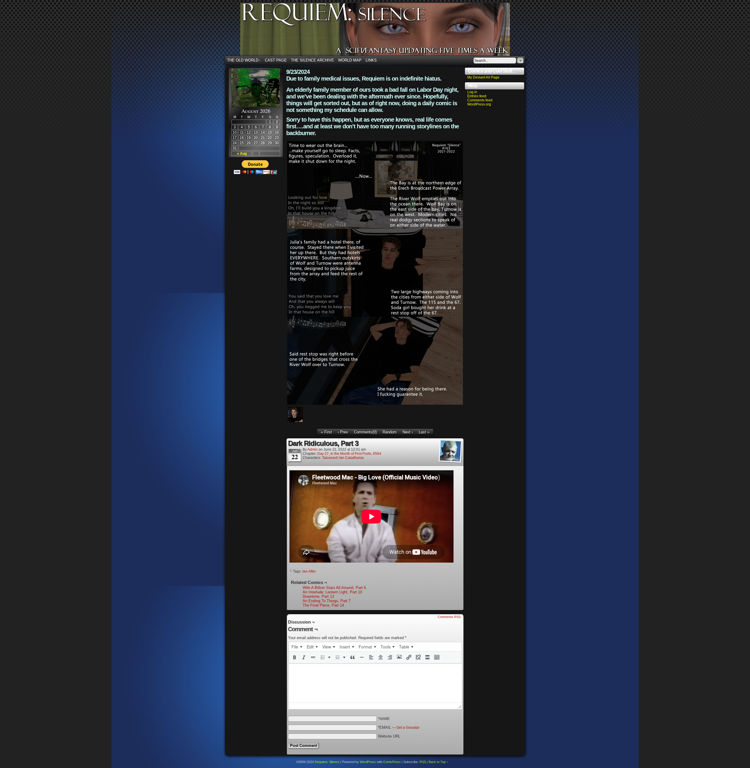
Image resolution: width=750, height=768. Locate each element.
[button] (294, 657)
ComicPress (392, 762)
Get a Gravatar (408, 728)
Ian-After (309, 571)
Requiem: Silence (383, 31)
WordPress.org (479, 104)
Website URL (389, 736)
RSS (423, 762)
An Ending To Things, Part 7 (327, 601)
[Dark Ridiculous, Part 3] (375, 403)
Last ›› (424, 432)
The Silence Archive (312, 60)
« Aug (242, 153)
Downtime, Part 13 (318, 596)
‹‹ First (326, 432)
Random (390, 432)
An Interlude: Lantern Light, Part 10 (332, 592)
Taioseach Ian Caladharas (343, 458)
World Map (350, 60)
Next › (408, 432)
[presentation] (297, 646)
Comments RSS (449, 617)
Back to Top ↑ (438, 762)
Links (371, 60)
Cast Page (276, 60)
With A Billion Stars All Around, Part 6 (334, 587)
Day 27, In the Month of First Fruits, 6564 (349, 454)
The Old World (244, 60)
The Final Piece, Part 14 (323, 605)
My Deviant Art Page (483, 77)
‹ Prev (343, 432)
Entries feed (476, 96)
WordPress (368, 762)
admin (312, 449)
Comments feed (479, 100)
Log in (472, 92)
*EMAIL (399, 727)
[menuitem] (296, 646)
